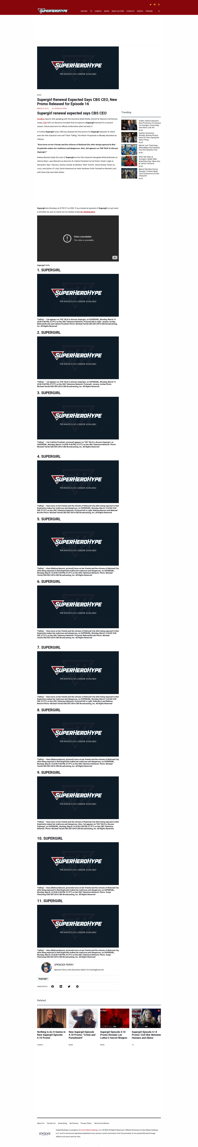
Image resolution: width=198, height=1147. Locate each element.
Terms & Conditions (101, 1123)
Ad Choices (74, 1123)
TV (91, 11)
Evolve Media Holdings (89, 1130)
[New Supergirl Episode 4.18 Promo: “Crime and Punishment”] (83, 1018)
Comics (98, 11)
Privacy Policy (86, 1123)
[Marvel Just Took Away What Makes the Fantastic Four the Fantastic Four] (129, 149)
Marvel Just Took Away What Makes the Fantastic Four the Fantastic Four (149, 147)
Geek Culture (118, 11)
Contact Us (51, 1123)
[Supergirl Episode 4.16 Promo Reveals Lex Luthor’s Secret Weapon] (114, 1018)
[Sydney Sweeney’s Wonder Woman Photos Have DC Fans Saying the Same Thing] (129, 137)
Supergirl (43, 979)
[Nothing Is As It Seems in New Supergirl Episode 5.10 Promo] (51, 1018)
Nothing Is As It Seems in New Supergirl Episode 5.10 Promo (51, 1035)
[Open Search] (159, 11)
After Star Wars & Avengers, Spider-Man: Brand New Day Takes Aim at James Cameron (149, 160)
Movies (84, 11)
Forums (149, 11)
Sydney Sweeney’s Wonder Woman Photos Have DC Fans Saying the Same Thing (149, 136)
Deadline (41, 119)
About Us (40, 1123)
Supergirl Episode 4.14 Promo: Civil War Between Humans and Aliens (146, 1035)
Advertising (62, 1123)
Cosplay (130, 11)
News (106, 11)
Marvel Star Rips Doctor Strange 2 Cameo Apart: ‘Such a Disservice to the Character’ (149, 172)
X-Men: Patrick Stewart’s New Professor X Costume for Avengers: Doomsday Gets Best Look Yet (150, 124)
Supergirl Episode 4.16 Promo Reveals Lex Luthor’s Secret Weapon (113, 1035)
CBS (45, 123)
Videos (140, 11)
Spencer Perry (61, 108)
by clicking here (88, 212)
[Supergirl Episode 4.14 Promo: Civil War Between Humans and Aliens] (146, 1018)
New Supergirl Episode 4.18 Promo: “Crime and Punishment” (82, 1035)
